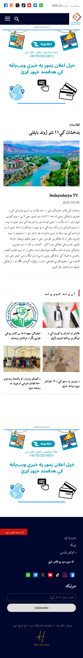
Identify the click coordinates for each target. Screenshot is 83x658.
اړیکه (73, 545)
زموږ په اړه (70, 537)
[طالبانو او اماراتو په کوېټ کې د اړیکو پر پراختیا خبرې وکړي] (61, 315)
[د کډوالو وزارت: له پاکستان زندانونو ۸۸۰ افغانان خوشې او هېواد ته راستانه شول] (21, 359)
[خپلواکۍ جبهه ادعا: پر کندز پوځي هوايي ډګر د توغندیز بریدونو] (21, 315)
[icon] (41, 5)
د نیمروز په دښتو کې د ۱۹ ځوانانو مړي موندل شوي (62, 384)
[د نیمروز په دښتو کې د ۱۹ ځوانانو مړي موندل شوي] (61, 359)
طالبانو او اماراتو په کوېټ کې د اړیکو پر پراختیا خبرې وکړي (64, 336)
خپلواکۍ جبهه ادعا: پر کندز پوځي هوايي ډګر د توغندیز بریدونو (22, 336)
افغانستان (74, 125)
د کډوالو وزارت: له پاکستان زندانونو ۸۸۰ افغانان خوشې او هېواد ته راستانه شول (21, 383)
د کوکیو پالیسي (68, 552)
